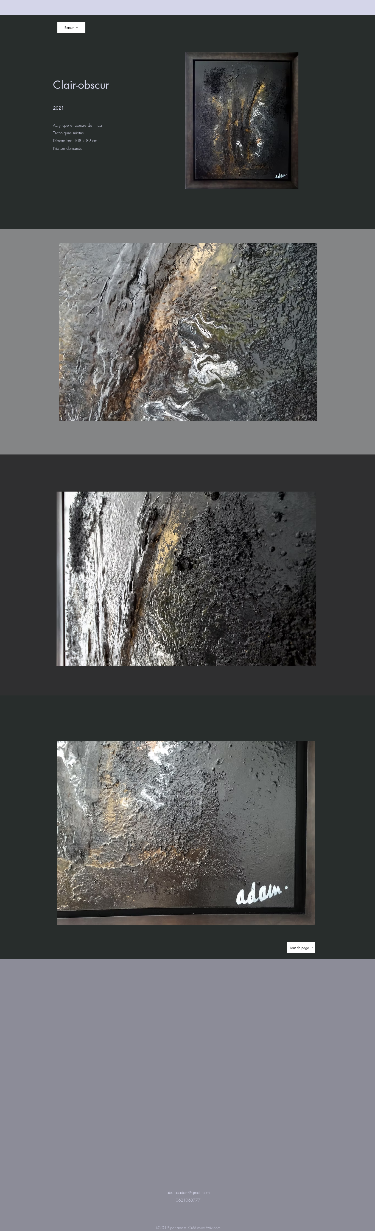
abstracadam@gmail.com (188, 1192)
